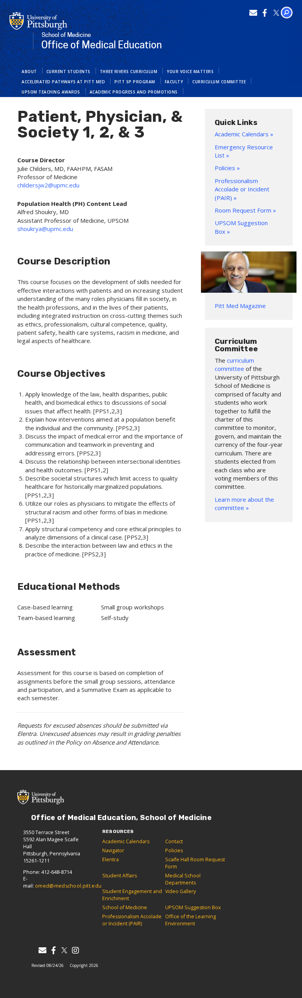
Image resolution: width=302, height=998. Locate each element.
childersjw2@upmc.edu (48, 185)
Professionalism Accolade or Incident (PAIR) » (242, 189)
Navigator (113, 850)
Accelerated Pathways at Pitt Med (63, 81)
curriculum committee (234, 364)
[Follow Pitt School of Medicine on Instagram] (75, 950)
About (29, 71)
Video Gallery (180, 891)
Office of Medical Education (101, 41)
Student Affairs (119, 875)
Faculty (174, 81)
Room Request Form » (245, 210)
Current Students (68, 71)
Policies (174, 850)
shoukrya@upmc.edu (45, 229)
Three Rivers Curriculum (129, 71)
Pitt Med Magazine (240, 306)
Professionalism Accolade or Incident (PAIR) (132, 920)
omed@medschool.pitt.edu (68, 885)
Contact (174, 841)
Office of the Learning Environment (190, 920)
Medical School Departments (183, 879)
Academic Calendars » (244, 134)
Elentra (110, 859)
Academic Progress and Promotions (134, 92)
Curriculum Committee (219, 81)
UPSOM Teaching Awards (51, 92)
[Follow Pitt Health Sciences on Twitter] (276, 13)
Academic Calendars (125, 841)
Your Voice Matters (190, 71)
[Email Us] (253, 13)
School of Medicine (124, 907)
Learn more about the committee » (244, 503)
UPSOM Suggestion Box (193, 907)
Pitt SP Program (134, 81)
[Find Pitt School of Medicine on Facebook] (265, 13)
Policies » (227, 168)
